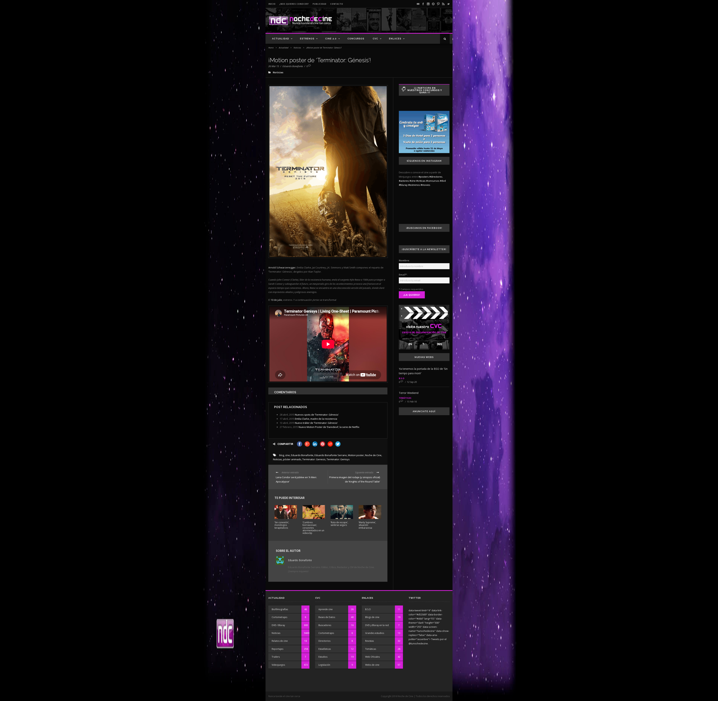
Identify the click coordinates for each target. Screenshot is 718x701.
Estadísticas (324, 649)
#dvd (443, 180)
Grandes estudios (374, 633)
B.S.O (401, 378)
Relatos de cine (280, 640)
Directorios (324, 640)
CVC (375, 38)
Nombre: (404, 260)
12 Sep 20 (412, 382)
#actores (404, 180)
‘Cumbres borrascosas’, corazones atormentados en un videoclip (313, 528)
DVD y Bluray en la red (377, 625)
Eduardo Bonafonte (293, 66)
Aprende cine (325, 609)
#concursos (432, 180)
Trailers (276, 656)
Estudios (322, 656)
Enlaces (395, 38)
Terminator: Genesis (314, 459)
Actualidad (280, 38)
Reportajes (277, 649)
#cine (412, 180)
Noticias (297, 47)
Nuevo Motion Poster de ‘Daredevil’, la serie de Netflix (329, 427)
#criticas (421, 180)
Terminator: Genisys (338, 459)
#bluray (403, 185)
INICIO (272, 4)
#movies (425, 185)
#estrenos (414, 185)
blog (281, 455)
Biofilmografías (280, 609)
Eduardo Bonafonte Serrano (330, 455)
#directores (435, 176)
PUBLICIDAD (319, 4)
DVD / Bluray (278, 625)
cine (287, 455)
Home (271, 47)
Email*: (403, 274)
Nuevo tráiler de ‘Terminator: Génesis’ (316, 423)
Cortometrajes (279, 617)
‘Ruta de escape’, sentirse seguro (339, 524)
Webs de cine (372, 664)
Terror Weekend (408, 393)
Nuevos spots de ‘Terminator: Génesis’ (317, 414)
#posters (423, 176)
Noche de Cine (373, 455)
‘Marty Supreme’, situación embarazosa (367, 525)
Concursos (355, 38)
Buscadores (324, 625)
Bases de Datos (326, 617)
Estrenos (307, 38)
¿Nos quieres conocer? (294, 4)
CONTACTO (336, 4)
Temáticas (405, 397)
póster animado (292, 459)
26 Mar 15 (273, 66)
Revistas (369, 640)
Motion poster (356, 455)
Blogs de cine (372, 617)
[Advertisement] (406, 23)
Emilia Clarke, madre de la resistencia (316, 418)
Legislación (324, 664)
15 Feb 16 (412, 401)
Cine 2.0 (331, 38)
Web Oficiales (372, 656)
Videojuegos (278, 664)
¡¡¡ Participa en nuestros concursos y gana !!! (424, 90)
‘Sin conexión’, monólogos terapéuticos (281, 525)
